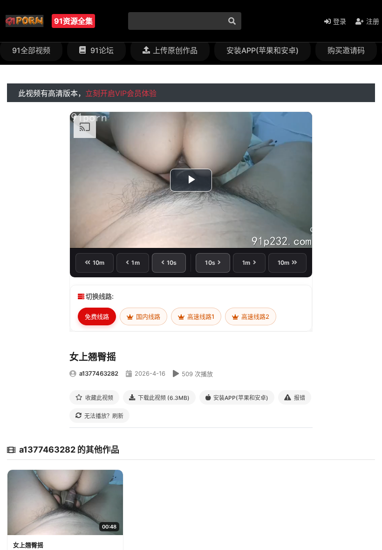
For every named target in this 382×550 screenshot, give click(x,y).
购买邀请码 (346, 50)
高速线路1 (200, 316)
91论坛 (101, 50)
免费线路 (97, 316)
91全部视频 (31, 50)
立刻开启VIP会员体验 (121, 93)
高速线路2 (254, 316)
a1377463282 (98, 373)
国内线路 (147, 316)
